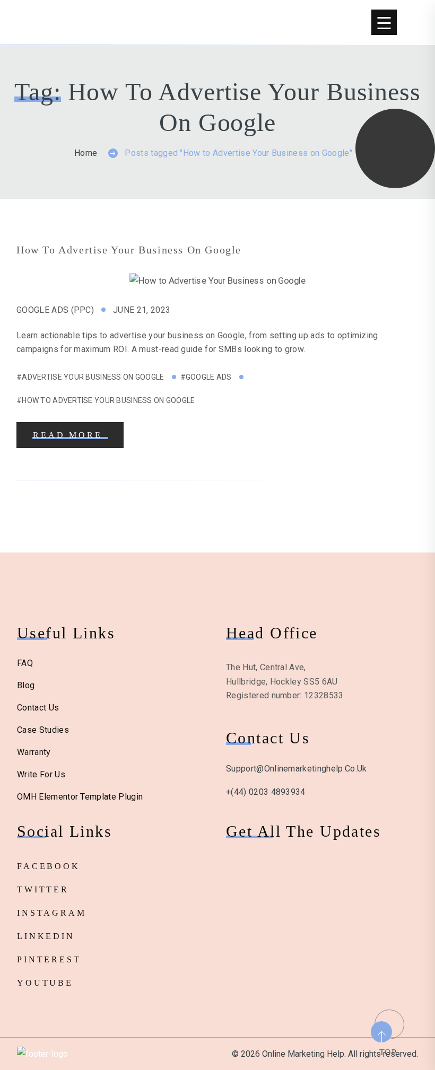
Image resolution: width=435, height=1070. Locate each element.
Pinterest (49, 959)
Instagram (51, 912)
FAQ (25, 663)
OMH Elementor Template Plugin (80, 797)
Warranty (34, 752)
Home (85, 153)
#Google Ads (206, 377)
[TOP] (388, 1023)
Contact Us (38, 708)
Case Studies (43, 730)
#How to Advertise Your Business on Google (105, 400)
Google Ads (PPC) (55, 310)
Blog (25, 685)
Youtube (45, 982)
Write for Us (41, 774)
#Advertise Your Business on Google (90, 377)
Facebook (48, 866)
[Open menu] (384, 22)
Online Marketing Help (87, 22)
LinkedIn (46, 936)
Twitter (43, 889)
